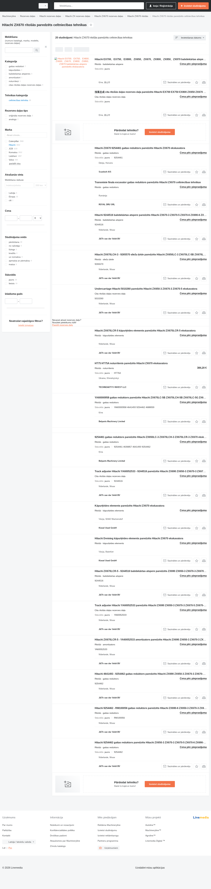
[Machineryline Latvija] (18, 6)
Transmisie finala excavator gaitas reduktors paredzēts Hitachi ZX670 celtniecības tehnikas (148, 182)
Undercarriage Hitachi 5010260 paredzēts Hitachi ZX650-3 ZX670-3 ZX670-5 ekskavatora (146, 288)
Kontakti (6, 835)
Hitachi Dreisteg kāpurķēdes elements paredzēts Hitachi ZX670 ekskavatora (139, 538)
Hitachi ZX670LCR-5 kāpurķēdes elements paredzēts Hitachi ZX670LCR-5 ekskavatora (145, 330)
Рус (10, 848)
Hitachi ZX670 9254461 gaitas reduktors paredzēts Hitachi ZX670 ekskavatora (140, 148)
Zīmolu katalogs (58, 846)
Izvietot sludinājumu (160, 132)
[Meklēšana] (57, 6)
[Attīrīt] (46, 47)
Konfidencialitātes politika (62, 830)
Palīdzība (6, 830)
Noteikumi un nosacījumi (62, 825)
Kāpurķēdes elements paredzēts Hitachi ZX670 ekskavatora (129, 505)
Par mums (7, 825)
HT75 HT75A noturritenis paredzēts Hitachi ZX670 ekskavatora (131, 363)
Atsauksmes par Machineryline (65, 841)
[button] (196, 82)
